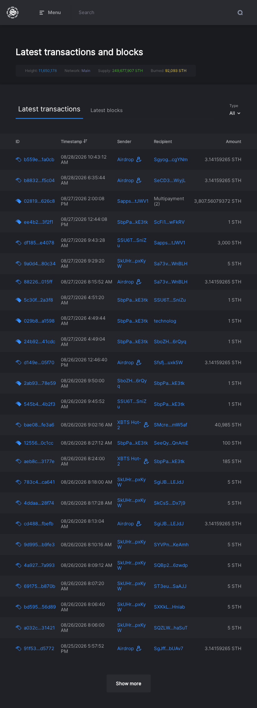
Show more (128, 683)
